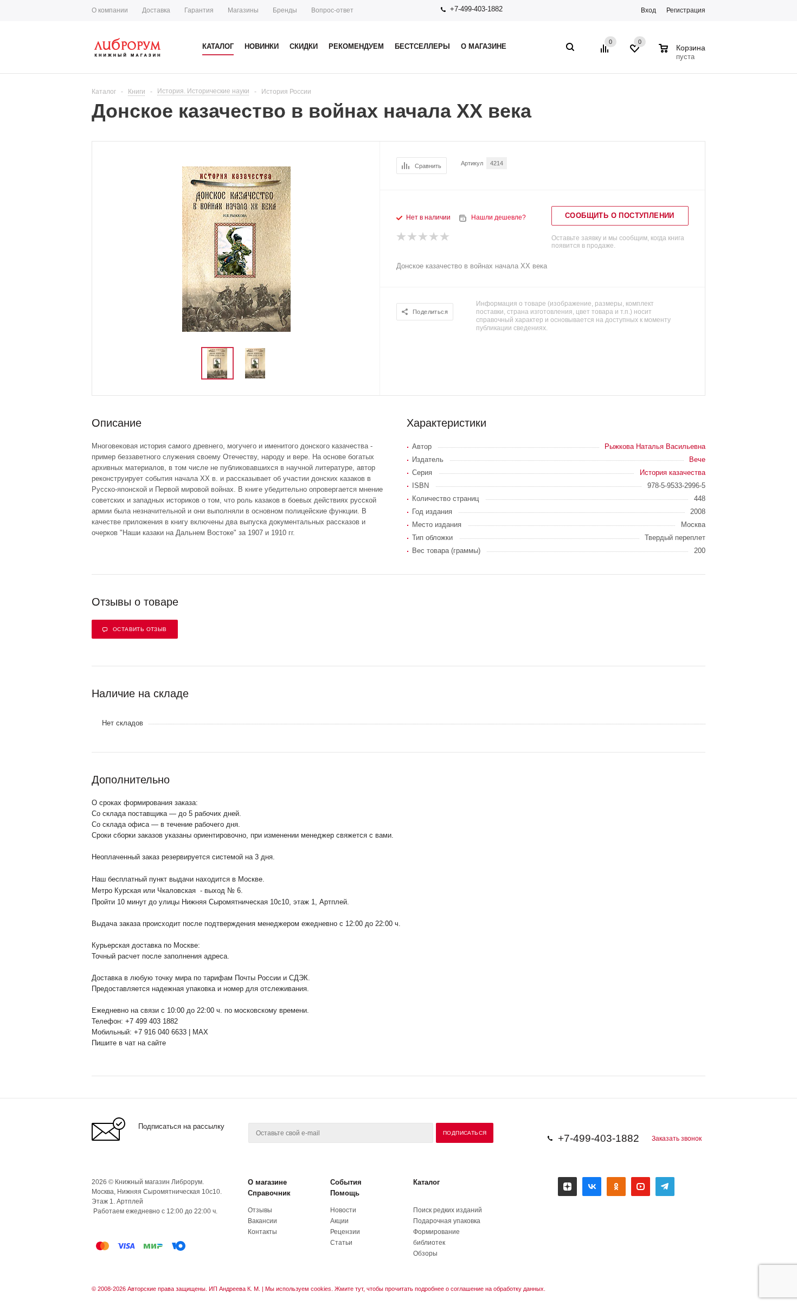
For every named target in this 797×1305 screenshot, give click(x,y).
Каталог (426, 1182)
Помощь (344, 1193)
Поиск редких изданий (447, 1210)
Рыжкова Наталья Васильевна (655, 446)
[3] (423, 237)
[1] (401, 237)
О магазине (267, 1182)
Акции (339, 1221)
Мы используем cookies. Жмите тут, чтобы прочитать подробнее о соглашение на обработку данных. (405, 1288)
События (346, 1182)
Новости (343, 1210)
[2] (412, 237)
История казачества (672, 472)
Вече (697, 459)
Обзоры (425, 1253)
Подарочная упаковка (446, 1221)
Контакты (262, 1232)
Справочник (269, 1193)
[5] (445, 237)
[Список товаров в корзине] (683, 55)
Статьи (341, 1242)
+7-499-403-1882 (476, 9)
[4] (434, 237)
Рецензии (345, 1232)
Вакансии (262, 1221)
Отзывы (260, 1210)
